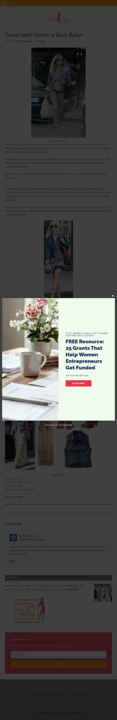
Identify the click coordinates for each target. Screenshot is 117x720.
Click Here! (78, 383)
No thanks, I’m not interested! (58, 425)
